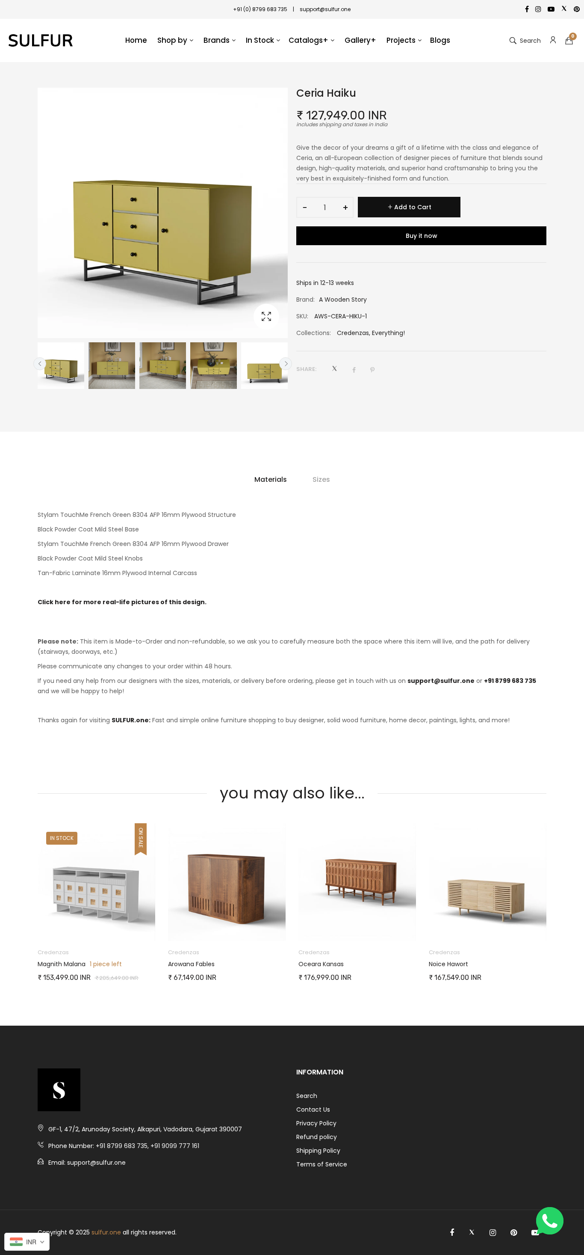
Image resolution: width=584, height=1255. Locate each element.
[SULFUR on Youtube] (535, 1233)
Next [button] (285, 363)
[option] (60, 365)
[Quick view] (153, 926)
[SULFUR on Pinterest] (513, 1233)
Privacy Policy (316, 1123)
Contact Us (313, 1109)
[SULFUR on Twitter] (471, 1233)
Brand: (305, 299)
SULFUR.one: (131, 720)
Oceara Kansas (190, 964)
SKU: (302, 316)
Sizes (321, 479)
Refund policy (316, 1137)
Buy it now (421, 235)
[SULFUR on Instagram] (492, 1233)
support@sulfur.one (441, 680)
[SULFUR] (41, 40)
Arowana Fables (61, 964)
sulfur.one (106, 1232)
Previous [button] (39, 363)
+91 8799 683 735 (510, 680)
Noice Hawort (318, 964)
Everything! (388, 333)
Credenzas (353, 333)
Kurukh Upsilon (450, 964)
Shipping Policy (318, 1150)
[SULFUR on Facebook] (452, 1233)
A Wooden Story (343, 299)
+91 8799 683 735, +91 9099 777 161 (147, 1146)
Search (306, 1096)
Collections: (313, 333)
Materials (270, 479)
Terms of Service (321, 1164)
